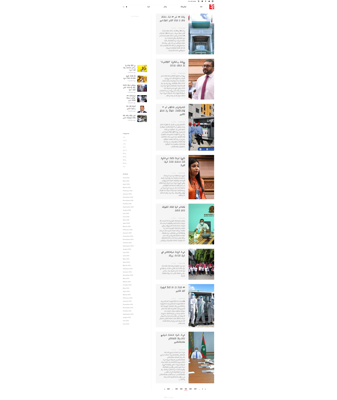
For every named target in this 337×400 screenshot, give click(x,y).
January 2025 (127, 233)
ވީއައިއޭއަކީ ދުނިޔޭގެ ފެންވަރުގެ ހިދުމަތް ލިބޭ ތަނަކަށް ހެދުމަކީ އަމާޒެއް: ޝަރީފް (129, 87)
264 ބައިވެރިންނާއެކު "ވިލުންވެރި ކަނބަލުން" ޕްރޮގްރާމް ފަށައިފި (131, 98)
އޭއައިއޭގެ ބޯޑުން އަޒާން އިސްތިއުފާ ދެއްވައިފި (131, 107)
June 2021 (126, 324)
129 (195, 389)
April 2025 (126, 223)
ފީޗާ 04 (124, 163)
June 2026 (126, 178)
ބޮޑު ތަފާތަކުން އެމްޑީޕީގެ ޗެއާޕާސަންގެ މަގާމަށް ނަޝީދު (129, 77)
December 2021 (128, 304)
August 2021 (127, 317)
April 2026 (126, 184)
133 (176, 389)
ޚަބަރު (124, 137)
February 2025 (127, 230)
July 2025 (126, 213)
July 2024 (126, 252)
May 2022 (126, 288)
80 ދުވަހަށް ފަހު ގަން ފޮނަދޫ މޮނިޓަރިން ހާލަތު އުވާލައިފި (172, 289)
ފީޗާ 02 (124, 157)
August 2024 (127, 249)
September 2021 (128, 314)
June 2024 (126, 256)
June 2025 (126, 217)
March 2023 (127, 282)
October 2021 (127, 311)
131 (186, 389)
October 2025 (127, 204)
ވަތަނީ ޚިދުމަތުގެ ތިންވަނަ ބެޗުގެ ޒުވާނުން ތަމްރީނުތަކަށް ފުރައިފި (129, 117)
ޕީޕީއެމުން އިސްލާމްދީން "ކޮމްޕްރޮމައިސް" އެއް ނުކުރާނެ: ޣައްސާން (173, 64)
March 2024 (127, 265)
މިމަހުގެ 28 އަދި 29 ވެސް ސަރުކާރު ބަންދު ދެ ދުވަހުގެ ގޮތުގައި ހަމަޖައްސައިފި (172, 19)
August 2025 (127, 210)
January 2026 (127, 194)
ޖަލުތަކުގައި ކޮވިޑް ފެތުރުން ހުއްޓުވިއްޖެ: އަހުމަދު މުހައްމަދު (173, 209)
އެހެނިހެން (125, 140)
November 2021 (128, 307)
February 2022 (127, 298)
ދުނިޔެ (124, 166)
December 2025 (128, 197)
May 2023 (126, 278)
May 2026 (126, 181)
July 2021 (126, 320)
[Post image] (142, 68)
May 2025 (126, 220)
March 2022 (127, 294)
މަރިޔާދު (124, 147)
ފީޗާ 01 (124, 153)
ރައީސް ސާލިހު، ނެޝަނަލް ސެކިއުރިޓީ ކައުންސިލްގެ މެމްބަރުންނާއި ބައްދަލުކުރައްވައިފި (173, 339)
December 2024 (128, 236)
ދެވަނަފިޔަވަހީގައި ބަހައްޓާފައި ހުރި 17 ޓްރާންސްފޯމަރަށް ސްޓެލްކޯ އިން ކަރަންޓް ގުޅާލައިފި (172, 111)
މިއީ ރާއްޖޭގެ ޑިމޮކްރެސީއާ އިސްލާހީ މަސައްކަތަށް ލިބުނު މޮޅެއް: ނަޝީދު (129, 67)
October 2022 (127, 285)
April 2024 (126, 262)
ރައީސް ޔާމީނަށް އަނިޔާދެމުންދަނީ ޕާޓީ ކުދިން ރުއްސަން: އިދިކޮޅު (173, 254)
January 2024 (127, 272)
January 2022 (127, 301)
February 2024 (128, 269)
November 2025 (128, 200)
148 (168, 389)
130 (190, 389)
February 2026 (128, 191)
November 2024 (128, 239)
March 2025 (127, 226)
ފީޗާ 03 (124, 160)
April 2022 (126, 291)
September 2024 (128, 246)
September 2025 (128, 207)
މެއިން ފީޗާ (125, 150)
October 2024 (127, 243)
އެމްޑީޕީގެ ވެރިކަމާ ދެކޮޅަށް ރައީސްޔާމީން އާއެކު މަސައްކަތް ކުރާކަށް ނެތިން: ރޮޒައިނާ (173, 162)
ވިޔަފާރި (124, 144)
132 (181, 389)
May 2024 (126, 259)
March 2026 (127, 187)
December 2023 (128, 275)
